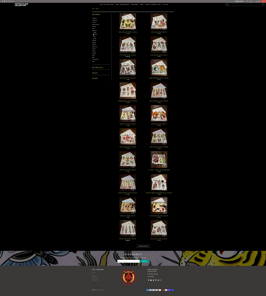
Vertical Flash (95, 59)
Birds (93, 28)
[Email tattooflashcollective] (13, 1)
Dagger (94, 32)
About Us (94, 272)
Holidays (94, 42)
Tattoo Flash (106, 4)
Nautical (94, 40)
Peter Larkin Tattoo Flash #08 (128, 136)
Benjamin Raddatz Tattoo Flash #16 (128, 90)
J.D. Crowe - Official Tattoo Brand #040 (159, 159)
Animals (94, 26)
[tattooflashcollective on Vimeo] (6, 1)
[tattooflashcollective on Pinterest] (8, 1)
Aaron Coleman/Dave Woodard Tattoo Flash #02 (159, 182)
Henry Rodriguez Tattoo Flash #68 (159, 136)
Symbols (94, 53)
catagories (153, 4)
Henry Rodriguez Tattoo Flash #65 (159, 90)
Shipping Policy (95, 279)
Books (112, 4)
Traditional (94, 20)
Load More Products (143, 246)
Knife (94, 36)
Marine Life (94, 46)
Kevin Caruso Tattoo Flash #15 (159, 44)
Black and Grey (95, 24)
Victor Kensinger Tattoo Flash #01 (159, 205)
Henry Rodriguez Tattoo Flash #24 (128, 21)
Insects (94, 51)
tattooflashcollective (99, 289)
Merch (142, 4)
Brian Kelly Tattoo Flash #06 (128, 113)
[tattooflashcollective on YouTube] (4, 1)
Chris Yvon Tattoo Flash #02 (159, 21)
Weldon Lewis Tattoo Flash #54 (128, 228)
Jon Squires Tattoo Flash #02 (128, 67)
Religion (94, 44)
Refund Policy (95, 278)
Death (93, 55)
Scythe (94, 38)
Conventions (94, 276)
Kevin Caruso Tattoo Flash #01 (159, 228)
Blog (166, 4)
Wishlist (148, 4)
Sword (95, 34)
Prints (117, 4)
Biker (93, 57)
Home (101, 4)
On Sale (159, 4)
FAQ (164, 4)
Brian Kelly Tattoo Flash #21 (128, 205)
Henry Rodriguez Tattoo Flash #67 (128, 182)
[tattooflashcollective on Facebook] (2, 1)
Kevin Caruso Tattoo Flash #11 (128, 159)
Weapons (94, 30)
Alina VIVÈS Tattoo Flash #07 (159, 113)
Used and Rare (134, 4)
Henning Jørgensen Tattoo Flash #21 (159, 67)
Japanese (94, 18)
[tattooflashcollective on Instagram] (11, 1)
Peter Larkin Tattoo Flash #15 (128, 44)
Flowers (94, 22)
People (93, 49)
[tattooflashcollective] (21, 5)
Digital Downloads (124, 4)
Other (93, 61)
